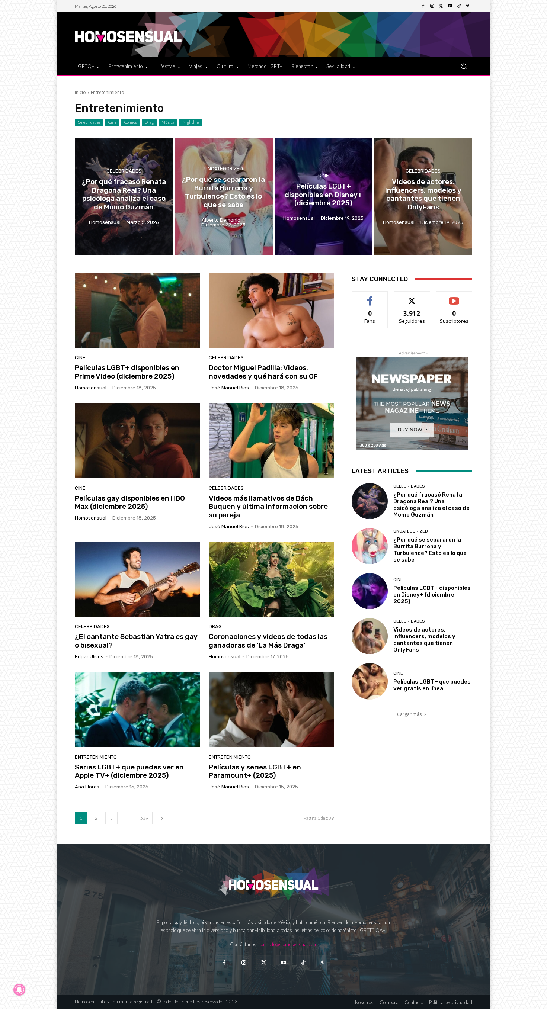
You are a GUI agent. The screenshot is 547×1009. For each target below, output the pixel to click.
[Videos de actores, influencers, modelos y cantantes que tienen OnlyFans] (423, 196)
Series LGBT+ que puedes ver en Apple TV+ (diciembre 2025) (129, 771)
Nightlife (190, 122)
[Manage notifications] (19, 990)
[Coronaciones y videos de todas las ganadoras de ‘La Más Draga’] (271, 579)
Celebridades (89, 122)
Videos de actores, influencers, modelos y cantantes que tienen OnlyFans (424, 639)
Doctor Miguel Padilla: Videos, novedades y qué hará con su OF (263, 371)
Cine (112, 122)
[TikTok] (458, 6)
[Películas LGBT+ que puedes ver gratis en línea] (370, 681)
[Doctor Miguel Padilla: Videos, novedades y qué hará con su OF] (271, 310)
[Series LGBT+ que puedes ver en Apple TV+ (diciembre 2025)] (137, 709)
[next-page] (162, 818)
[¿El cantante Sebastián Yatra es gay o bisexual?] (137, 579)
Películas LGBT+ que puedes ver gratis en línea (432, 685)
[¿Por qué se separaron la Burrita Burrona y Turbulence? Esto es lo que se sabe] (223, 196)
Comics (130, 122)
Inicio (80, 92)
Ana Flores (87, 787)
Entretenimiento (96, 757)
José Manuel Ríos (229, 388)
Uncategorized (223, 168)
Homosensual (90, 388)
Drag (149, 122)
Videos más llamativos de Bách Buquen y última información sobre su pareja (268, 507)
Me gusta (370, 297)
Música (168, 122)
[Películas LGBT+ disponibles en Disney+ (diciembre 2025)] (323, 196)
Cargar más (409, 714)
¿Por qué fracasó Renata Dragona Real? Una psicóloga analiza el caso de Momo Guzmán (431, 504)
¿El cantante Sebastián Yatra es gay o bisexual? (136, 640)
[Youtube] (449, 6)
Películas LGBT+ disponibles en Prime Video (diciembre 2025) (127, 371)
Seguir (412, 297)
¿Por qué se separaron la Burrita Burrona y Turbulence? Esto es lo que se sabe (430, 549)
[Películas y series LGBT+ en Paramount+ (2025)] (271, 709)
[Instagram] (432, 6)
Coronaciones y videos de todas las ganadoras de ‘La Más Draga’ (268, 640)
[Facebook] (423, 6)
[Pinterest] (467, 6)
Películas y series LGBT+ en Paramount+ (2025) (255, 771)
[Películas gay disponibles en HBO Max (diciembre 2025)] (137, 440)
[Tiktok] (303, 962)
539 (144, 818)
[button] (463, 66)
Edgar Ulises (89, 656)
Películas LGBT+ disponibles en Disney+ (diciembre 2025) (432, 595)
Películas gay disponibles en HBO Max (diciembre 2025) (130, 502)
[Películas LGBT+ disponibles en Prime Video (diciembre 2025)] (137, 310)
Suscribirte (454, 297)
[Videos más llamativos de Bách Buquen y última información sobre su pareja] (271, 440)
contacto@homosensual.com (288, 944)
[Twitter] (440, 6)
